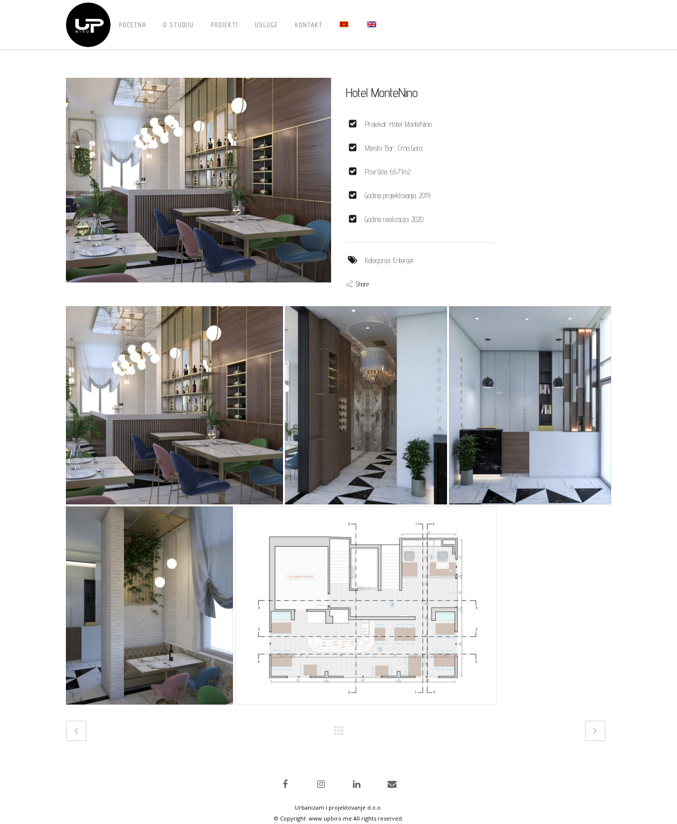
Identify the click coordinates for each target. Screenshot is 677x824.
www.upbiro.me (330, 818)
